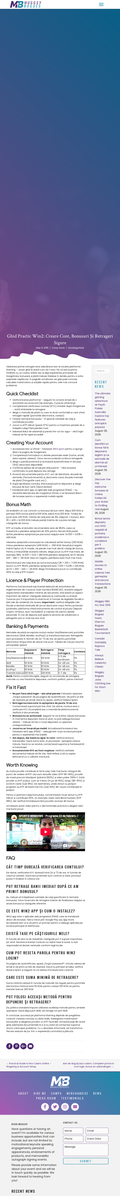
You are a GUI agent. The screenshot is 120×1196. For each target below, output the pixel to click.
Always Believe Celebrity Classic (100, 661)
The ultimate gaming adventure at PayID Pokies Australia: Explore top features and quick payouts (102, 410)
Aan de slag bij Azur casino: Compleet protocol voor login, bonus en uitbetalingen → (88, 1065)
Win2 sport (58, 448)
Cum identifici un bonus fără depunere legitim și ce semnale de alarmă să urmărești (102, 453)
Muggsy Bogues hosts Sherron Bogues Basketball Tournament (102, 622)
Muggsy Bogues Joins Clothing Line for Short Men (102, 681)
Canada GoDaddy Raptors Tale (100, 644)
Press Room (46, 1098)
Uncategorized (76, 347)
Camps (56, 1093)
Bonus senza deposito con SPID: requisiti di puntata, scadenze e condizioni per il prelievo (102, 533)
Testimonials (72, 1098)
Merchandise (77, 1093)
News (97, 1093)
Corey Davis (58, 347)
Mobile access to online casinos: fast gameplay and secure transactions (102, 573)
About (23, 1093)
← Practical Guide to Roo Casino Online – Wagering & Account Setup (28, 1065)
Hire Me (40, 1093)
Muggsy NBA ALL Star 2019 (102, 603)
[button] (101, 4)
